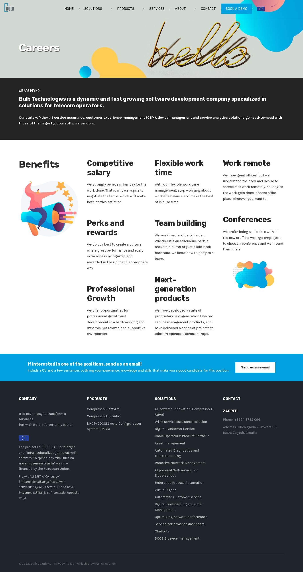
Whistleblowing (87, 564)
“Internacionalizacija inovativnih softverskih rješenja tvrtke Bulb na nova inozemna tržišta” (48, 458)
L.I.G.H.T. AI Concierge (57, 447)
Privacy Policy (64, 564)
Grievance (108, 564)
